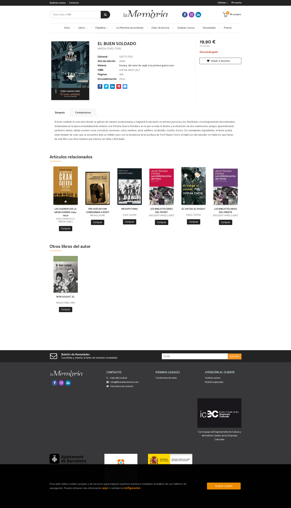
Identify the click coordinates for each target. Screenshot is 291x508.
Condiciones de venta (166, 378)
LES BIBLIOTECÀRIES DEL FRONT (161, 210)
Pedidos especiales (214, 382)
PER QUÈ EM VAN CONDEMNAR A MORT (97, 210)
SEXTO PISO (126, 57)
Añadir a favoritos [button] (220, 61)
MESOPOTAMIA (129, 209)
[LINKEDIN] (198, 14)
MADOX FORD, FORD (109, 49)
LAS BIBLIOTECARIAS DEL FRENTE (225, 210)
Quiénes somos (58, 3)
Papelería (100, 28)
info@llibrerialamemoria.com (124, 382)
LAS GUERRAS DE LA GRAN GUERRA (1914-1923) (65, 212)
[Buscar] (105, 15)
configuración (131, 488)
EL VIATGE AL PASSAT (193, 209)
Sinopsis (60, 113)
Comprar (65, 228)
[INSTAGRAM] (191, 14)
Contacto (74, 3)
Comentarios (83, 113)
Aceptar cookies (224, 486)
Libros (82, 28)
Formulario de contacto (121, 386)
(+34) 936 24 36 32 (118, 378)
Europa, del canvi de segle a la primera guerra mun (146, 65)
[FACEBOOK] (185, 14)
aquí (105, 488)
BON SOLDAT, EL (65, 297)
